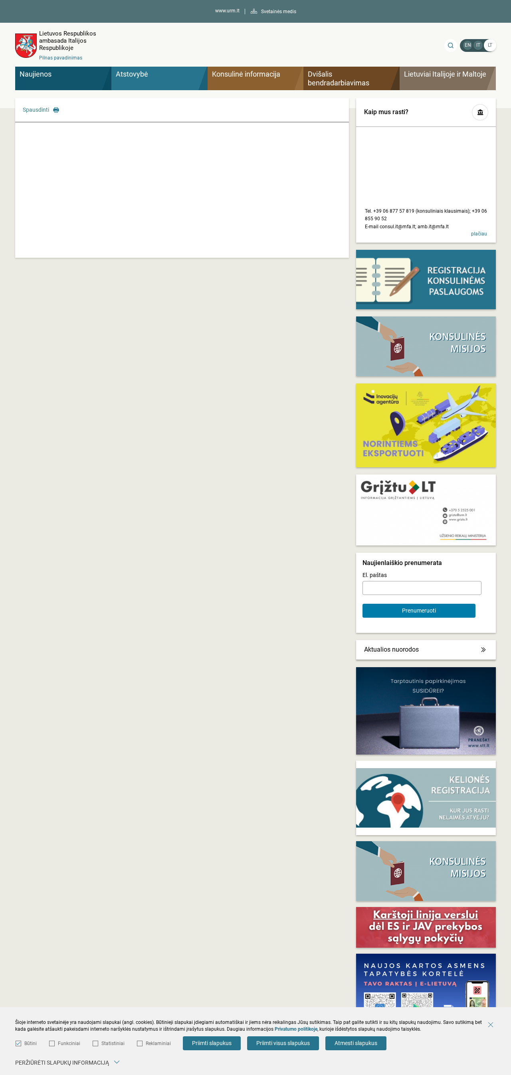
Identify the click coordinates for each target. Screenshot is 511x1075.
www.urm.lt (227, 11)
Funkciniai (69, 1043)
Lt (490, 45)
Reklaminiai (158, 1043)
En (468, 45)
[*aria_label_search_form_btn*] (450, 45)
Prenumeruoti (419, 610)
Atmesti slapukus (356, 1043)
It (478, 45)
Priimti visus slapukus (283, 1043)
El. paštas (374, 575)
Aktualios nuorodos (391, 649)
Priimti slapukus (212, 1043)
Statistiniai (113, 1043)
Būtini (30, 1043)
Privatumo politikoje (296, 1029)
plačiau (479, 234)
